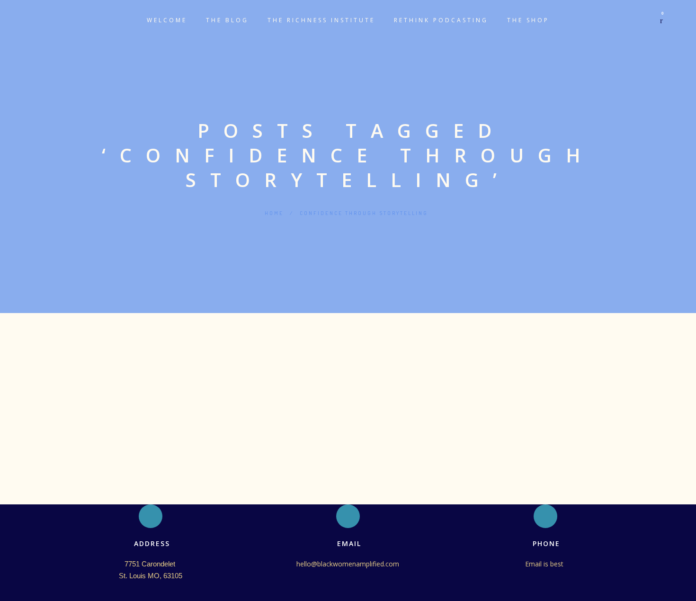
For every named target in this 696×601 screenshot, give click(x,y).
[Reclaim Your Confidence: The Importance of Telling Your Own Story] (348, 343)
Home (274, 213)
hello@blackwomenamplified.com (347, 563)
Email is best (545, 563)
